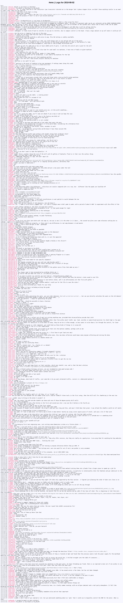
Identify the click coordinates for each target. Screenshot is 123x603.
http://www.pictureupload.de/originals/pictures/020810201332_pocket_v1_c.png (89, 488)
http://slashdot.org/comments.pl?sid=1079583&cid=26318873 (39, 366)
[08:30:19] (4, 240)
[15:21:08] (4, 371)
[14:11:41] (4, 333)
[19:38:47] (4, 531)
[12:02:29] (4, 284)
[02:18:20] (4, 37)
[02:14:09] (4, 27)
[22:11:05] (4, 581)
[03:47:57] (4, 186)
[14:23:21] (4, 364)
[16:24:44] (4, 434)
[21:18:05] (4, 549)
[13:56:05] (4, 291)
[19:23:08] (4, 496)
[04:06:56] (4, 206)
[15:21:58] (4, 375)
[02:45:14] (4, 132)
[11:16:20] (4, 264)
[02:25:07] (4, 58)
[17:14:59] (4, 471)
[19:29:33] (4, 520)
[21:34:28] (4, 566)
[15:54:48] (4, 414)
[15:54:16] (4, 411)
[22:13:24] (4, 591)
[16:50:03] (4, 464)
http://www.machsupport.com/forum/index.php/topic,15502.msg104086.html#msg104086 (43, 540)
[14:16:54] (4, 342)
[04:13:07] (4, 225)
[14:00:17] (4, 296)
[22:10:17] (4, 579)
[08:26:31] (4, 234)
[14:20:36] (4, 356)
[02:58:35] (4, 165)
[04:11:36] (4, 220)
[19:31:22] (4, 522)
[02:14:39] (4, 28)
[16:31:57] (4, 458)
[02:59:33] (4, 169)
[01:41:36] (4, 19)
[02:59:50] (4, 171)
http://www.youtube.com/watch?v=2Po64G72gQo (89, 454)
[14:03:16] (4, 308)
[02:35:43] (4, 93)
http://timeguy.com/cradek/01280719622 (39, 181)
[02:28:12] (4, 76)
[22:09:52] (4, 577)
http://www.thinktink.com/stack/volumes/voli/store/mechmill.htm (57, 430)
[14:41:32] (4, 365)
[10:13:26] (4, 252)
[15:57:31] (4, 424)
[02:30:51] (4, 81)
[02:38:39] (4, 113)
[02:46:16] (4, 135)
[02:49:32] (4, 141)
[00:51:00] (4, 9)
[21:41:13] (4, 570)
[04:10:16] (4, 214)
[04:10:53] (4, 219)
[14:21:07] (4, 357)
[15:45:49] (4, 377)
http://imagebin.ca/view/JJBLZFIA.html (53, 213)
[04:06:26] (4, 204)
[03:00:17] (4, 174)
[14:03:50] (4, 311)
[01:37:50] (4, 18)
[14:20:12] (4, 355)
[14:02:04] (4, 303)
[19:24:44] (4, 499)
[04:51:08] (4, 232)
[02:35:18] (4, 92)
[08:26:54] (4, 237)
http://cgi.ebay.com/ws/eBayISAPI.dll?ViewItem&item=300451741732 (37, 22)
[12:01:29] (4, 283)
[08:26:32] (4, 235)
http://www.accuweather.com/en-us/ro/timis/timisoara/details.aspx (37, 518)
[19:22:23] (4, 494)
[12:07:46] (4, 286)
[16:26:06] (4, 437)
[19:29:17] (4, 517)
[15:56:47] (4, 420)
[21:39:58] (4, 569)
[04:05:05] (4, 200)
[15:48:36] (4, 386)
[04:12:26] (4, 223)
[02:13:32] (4, 23)
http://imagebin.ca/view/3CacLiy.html (27, 193)
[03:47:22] (4, 185)
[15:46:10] (4, 379)
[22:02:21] (4, 575)
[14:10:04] (4, 327)
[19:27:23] (4, 510)
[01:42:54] (4, 20)
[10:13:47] (4, 254)
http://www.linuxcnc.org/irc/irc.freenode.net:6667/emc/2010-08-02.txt (62, 14)
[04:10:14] (4, 213)
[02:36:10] (4, 98)
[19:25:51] (4, 503)
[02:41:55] (4, 122)
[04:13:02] (4, 224)
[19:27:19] (4, 508)
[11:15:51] (4, 262)
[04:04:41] (4, 199)
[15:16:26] (4, 367)
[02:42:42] (4, 126)
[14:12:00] (4, 335)
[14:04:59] (4, 317)
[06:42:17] (4, 233)
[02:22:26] (4, 51)
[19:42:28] (4, 535)
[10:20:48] (4, 259)
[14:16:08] (4, 339)
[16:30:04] (4, 450)
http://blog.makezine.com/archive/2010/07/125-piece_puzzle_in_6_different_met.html (44, 454)
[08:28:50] (4, 238)
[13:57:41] (4, 292)
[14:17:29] (4, 349)
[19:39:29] (4, 533)
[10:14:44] (4, 256)
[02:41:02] (4, 118)
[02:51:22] (4, 146)
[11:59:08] (4, 281)
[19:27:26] (4, 511)
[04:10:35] (4, 215)
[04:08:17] (4, 209)
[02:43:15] (4, 129)
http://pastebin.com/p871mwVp (25, 235)
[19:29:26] (4, 518)
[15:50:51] (4, 399)
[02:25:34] (4, 62)
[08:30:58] (4, 243)
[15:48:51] (4, 388)
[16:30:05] (4, 452)
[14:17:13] (4, 346)
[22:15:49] (4, 596)
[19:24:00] (4, 498)
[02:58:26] (4, 162)
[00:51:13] (4, 12)
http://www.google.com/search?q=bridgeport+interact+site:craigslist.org (38, 71)
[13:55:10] (4, 288)
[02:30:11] (4, 79)
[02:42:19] (4, 123)
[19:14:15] (4, 491)
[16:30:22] (4, 454)
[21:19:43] (4, 551)
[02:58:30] (4, 164)
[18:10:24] (4, 482)
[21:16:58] (4, 543)
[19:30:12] (4, 521)
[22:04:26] (4, 576)
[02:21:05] (4, 47)
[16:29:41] (4, 449)
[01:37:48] (4, 17)
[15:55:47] (4, 418)
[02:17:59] (4, 34)
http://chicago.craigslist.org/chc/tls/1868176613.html (32, 64)
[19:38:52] (4, 532)
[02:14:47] (4, 29)
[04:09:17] (4, 210)
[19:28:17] (4, 513)
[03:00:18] (4, 175)
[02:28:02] (4, 73)
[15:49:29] (4, 391)
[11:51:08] (4, 272)
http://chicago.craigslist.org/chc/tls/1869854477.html (62, 180)
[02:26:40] (4, 68)
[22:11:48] (4, 584)
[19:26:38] (4, 506)
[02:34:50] (4, 88)
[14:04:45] (4, 316)
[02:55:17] (4, 149)
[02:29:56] (4, 78)
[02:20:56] (4, 46)
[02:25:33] (4, 61)
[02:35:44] (4, 95)
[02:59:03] (4, 168)
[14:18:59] (4, 352)
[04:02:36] (4, 193)
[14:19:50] (4, 354)
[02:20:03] (4, 42)
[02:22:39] (4, 53)
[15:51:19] (4, 400)
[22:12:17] (4, 589)
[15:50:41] (4, 395)
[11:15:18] (4, 261)
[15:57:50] (4, 427)
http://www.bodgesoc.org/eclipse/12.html (71, 574)
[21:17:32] (4, 546)
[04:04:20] (4, 198)
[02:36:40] (4, 103)
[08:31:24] (4, 247)
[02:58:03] (4, 161)
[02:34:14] (4, 87)
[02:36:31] (4, 101)
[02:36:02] (4, 97)
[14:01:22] (4, 298)
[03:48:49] (4, 189)
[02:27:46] (4, 71)
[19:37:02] (4, 527)
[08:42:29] (4, 248)
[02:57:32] (4, 156)
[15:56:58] (4, 423)
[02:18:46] (4, 39)
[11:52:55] (4, 274)
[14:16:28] (4, 341)
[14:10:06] (4, 328)
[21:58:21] (4, 574)
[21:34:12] (4, 564)
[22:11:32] (4, 582)
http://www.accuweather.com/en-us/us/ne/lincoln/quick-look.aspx (35, 523)
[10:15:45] (4, 258)
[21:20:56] (4, 552)
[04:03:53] (4, 195)
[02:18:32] (4, 38)
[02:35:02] (4, 90)
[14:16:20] (4, 340)
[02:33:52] (4, 85)
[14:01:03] (4, 297)
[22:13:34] (4, 594)
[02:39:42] (4, 116)
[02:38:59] (4, 115)
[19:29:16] (4, 516)
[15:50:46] (4, 398)
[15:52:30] (4, 404)
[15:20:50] (4, 370)
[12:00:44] (4, 282)
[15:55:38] (4, 416)
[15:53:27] (4, 408)
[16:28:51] (4, 447)
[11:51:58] (4, 273)
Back (2, 5)
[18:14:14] (4, 487)
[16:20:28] (4, 430)
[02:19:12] (4, 40)
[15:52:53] (4, 406)
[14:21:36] (4, 359)
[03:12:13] (4, 180)
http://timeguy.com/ (41, 383)
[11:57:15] (4, 279)
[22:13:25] (4, 593)
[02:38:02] (4, 111)
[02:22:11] (4, 49)
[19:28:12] (4, 512)
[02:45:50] (4, 134)
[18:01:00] (4, 476)
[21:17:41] (4, 547)
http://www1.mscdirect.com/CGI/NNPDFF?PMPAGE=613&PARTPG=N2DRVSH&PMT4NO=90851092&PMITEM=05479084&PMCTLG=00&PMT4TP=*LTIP (44, 429)
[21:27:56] (4, 560)
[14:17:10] (4, 345)
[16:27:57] (4, 438)
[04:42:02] (4, 230)
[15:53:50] (4, 409)
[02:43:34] (4, 130)
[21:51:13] (4, 572)
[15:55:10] (4, 415)
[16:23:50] (4, 433)
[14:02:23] (4, 306)
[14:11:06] (4, 331)
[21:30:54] (4, 562)
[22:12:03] (4, 587)
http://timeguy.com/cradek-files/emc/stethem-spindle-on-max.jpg (59, 432)
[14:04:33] (4, 313)
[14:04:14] (4, 312)
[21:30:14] (4, 561)
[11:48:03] (4, 267)
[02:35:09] (4, 91)
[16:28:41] (4, 445)
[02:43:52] (4, 131)
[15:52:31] (4, 405)
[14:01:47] (4, 302)
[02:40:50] (4, 117)
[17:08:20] (4, 468)
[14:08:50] (4, 322)
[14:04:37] (4, 315)
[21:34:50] (4, 567)
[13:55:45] (4, 289)
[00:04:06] (4, 7)
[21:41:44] (4, 571)
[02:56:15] (4, 154)
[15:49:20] (4, 390)
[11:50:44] (4, 271)
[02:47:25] (4, 139)
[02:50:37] (4, 144)
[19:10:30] (4, 489)
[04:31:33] (4, 229)
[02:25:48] (4, 64)
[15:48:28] (4, 385)
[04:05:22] (4, 201)
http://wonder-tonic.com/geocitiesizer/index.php (90, 551)
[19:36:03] (4, 525)
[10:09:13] (4, 249)
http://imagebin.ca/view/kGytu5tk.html (27, 213)
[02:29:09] (4, 77)
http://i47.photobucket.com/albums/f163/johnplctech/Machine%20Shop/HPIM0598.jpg (82, 433)
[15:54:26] (4, 413)
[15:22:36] (4, 376)
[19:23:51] (4, 497)
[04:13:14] (4, 227)
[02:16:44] (4, 30)
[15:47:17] (4, 383)
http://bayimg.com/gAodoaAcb (73, 473)
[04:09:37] (4, 212)
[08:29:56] (4, 239)
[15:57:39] (4, 425)
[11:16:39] (4, 266)
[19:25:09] (4, 501)
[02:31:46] (4, 82)
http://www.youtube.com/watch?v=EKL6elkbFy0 (31, 257)
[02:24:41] (4, 57)
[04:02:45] (4, 194)
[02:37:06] (4, 106)
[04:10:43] (4, 217)
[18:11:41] (4, 484)
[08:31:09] (4, 245)
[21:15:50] (4, 542)
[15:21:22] (4, 372)
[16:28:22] (4, 442)
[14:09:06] (4, 325)
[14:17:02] (4, 344)
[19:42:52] (4, 536)
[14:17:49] (4, 350)
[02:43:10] (4, 127)
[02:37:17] (4, 108)
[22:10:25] (4, 580)
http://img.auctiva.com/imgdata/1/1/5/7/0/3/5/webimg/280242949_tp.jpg (73, 462)
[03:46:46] (4, 183)
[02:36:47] (4, 105)
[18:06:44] (4, 479)
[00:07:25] (4, 8)
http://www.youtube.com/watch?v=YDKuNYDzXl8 (61, 489)
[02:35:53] (4, 96)
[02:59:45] (4, 170)
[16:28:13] (4, 440)
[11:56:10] (4, 277)
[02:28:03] (4, 74)
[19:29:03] (4, 515)
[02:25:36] (4, 63)
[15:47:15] (4, 381)
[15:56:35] (4, 419)
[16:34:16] (4, 460)
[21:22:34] (4, 554)
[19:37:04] (4, 528)
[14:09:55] (4, 326)
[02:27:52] (4, 72)
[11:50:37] (4, 269)
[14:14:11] (4, 337)
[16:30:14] (4, 453)
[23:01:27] (4, 600)
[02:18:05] (4, 35)
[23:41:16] (4, 601)
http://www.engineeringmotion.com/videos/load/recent (45, 467)
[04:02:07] (4, 191)
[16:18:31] (4, 428)
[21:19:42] (4, 550)
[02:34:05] (4, 86)
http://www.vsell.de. (41, 438)
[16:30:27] (4, 457)
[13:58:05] (4, 295)
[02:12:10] (4, 22)
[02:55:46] (4, 151)
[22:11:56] (4, 585)
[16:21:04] (4, 432)
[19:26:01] (4, 505)
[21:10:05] (4, 538)
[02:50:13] (4, 142)
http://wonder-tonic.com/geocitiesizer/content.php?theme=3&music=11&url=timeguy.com (43, 567)
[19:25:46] (4, 502)
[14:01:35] (4, 301)
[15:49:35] (4, 393)
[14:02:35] (4, 307)
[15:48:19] (4, 384)
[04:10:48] (4, 218)
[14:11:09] (4, 332)
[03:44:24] (4, 181)
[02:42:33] (4, 125)
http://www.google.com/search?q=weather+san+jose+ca (30, 521)
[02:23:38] (4, 56)
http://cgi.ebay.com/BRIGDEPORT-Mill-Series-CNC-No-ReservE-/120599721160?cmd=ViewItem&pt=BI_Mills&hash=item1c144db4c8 (55, 28)
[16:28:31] (4, 443)
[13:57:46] (4, 293)
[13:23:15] (4, 287)
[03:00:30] (4, 176)
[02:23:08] (4, 54)
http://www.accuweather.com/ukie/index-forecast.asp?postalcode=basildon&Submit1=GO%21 (43, 532)
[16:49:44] (4, 463)
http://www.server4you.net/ (51, 370)
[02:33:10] (4, 83)
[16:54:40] (4, 466)
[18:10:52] (4, 483)
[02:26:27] (4, 67)
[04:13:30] (4, 228)
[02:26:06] (4, 66)
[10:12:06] (4, 250)
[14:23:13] (4, 362)
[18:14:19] (4, 488)
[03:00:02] (4, 173)
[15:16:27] (4, 369)
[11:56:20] (4, 278)
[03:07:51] (4, 179)
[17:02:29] (4, 467)
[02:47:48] (4, 140)
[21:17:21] (4, 545)
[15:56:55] (4, 422)
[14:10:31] (4, 330)
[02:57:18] (4, 155)
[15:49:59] (4, 394)
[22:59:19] (4, 598)
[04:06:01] (4, 203)
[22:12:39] (4, 590)
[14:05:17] (4, 318)
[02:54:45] (4, 147)
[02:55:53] (4, 152)
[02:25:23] (4, 59)
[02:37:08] (4, 107)
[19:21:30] (4, 493)
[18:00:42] (4, 473)
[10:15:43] (4, 257)
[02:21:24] (4, 48)
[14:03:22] (4, 310)
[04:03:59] (4, 196)
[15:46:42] (4, 380)
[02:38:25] (4, 112)
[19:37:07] (4, 530)
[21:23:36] (4, 557)
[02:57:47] (4, 159)
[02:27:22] (4, 69)
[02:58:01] (4, 160)
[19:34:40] (4, 523)
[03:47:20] (4, 184)
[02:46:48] (4, 136)
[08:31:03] (4, 244)
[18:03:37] (4, 478)
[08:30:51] (4, 242)
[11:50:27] (4, 268)
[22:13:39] (4, 595)
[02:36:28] (4, 100)
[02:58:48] (4, 166)
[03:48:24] (4, 188)
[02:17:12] (4, 33)
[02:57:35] (4, 157)
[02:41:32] (4, 120)
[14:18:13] (4, 351)
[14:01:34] (4, 300)
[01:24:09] (4, 13)
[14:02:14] (4, 305)
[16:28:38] (4, 444)
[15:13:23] (4, 366)
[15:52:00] (4, 403)
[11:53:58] (4, 276)
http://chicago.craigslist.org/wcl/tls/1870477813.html (34, 81)
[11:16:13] (4, 263)
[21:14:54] (4, 541)
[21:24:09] (4, 559)
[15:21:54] (4, 374)
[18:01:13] (4, 477)
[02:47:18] (4, 137)
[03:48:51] (4, 190)
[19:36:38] (4, 526)
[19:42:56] (4, 537)
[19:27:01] (4, 507)
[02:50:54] (4, 145)
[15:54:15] (4, 410)
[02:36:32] (4, 102)
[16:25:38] (4, 435)
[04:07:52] (4, 208)
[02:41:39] (4, 121)
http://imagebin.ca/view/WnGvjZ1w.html (27, 191)
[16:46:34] (4, 462)
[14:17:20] (4, 347)
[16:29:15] (4, 448)
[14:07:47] (4, 320)
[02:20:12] (4, 43)
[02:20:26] (4, 44)
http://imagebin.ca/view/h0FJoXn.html (27, 198)
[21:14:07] (4, 540)
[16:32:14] (4, 459)
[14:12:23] (4, 336)
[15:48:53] (4, 389)
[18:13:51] (4, 486)
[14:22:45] (4, 360)
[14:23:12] (4, 361)
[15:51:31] (4, 401)
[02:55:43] (4, 150)
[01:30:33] (4, 15)
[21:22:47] (4, 556)
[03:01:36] (4, 178)
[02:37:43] (4, 110)
